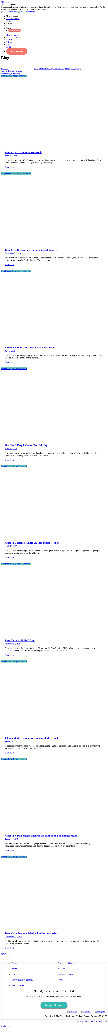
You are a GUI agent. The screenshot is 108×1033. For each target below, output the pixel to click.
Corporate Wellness (66, 963)
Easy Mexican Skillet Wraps (20, 640)
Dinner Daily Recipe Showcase (21, 69)
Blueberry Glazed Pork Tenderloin (23, 152)
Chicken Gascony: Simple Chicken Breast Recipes (32, 542)
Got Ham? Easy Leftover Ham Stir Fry (26, 445)
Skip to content (7, 2)
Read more (9, 167)
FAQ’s (60, 980)
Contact (15, 963)
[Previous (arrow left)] (2, 1031)
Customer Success (65, 974)
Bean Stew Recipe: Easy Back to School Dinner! (31, 250)
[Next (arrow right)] (5, 1031)
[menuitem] (12, 16)
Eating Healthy (40, 69)
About (14, 969)
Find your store (18, 985)
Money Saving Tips (73, 69)
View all (4, 69)
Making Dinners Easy (56, 69)
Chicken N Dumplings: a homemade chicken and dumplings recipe (41, 835)
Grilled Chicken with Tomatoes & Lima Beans (30, 347)
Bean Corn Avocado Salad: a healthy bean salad (31, 933)
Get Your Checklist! (54, 1005)
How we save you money (22, 980)
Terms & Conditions (98, 1021)
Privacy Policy (83, 1021)
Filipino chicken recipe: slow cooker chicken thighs (32, 738)
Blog (3, 173)
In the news (62, 969)
